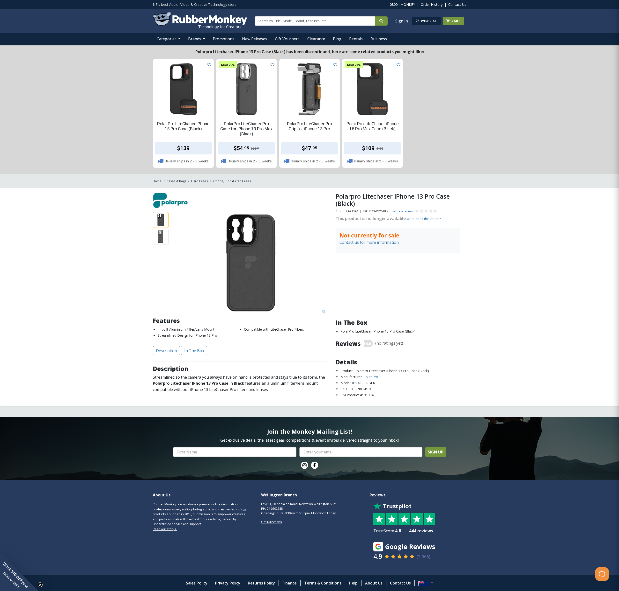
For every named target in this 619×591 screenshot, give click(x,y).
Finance (289, 583)
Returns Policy (261, 583)
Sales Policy (196, 583)
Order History (431, 4)
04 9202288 (275, 508)
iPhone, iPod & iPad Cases (232, 181)
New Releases (254, 39)
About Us (374, 583)
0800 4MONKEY (402, 4)
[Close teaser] (40, 584)
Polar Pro (370, 377)
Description (166, 350)
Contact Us (457, 4)
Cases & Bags (176, 181)
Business (378, 39)
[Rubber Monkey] (200, 27)
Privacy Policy (227, 583)
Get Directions (271, 522)
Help (353, 583)
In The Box (194, 350)
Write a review (403, 211)
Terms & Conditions (322, 583)
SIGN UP (435, 452)
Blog (337, 39)
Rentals (356, 39)
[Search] (381, 21)
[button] (19, 571)
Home (157, 181)
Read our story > (165, 529)
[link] (304, 465)
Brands (195, 39)
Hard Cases (199, 181)
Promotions (223, 39)
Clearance (316, 39)
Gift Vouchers (287, 39)
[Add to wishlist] (208, 64)
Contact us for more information (369, 242)
